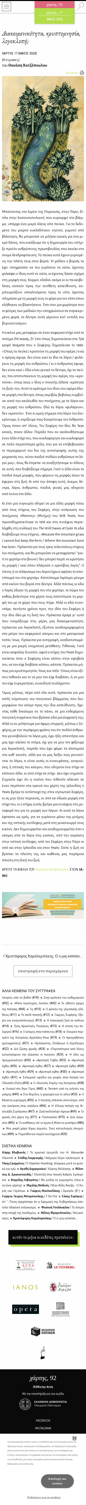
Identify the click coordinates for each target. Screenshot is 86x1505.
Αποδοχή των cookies (57, 1481)
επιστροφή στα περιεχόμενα (43, 971)
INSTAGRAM (43, 1428)
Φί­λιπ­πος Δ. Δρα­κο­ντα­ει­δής (43, 1174)
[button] (74, 1438)
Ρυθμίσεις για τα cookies (43, 1497)
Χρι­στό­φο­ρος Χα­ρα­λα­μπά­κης (45, 1218)
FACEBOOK (43, 1420)
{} (11, 59)
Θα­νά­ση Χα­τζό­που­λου (52, 869)
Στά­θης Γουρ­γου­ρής (48, 1158)
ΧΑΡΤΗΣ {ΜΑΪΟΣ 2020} (19, 53)
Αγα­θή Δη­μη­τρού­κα (45, 1168)
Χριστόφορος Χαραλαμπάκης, (44, 956)
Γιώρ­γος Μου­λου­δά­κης (54, 1190)
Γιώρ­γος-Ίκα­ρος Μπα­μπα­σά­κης (29, 1196)
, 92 (43, 1377)
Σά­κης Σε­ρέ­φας (43, 1202)
